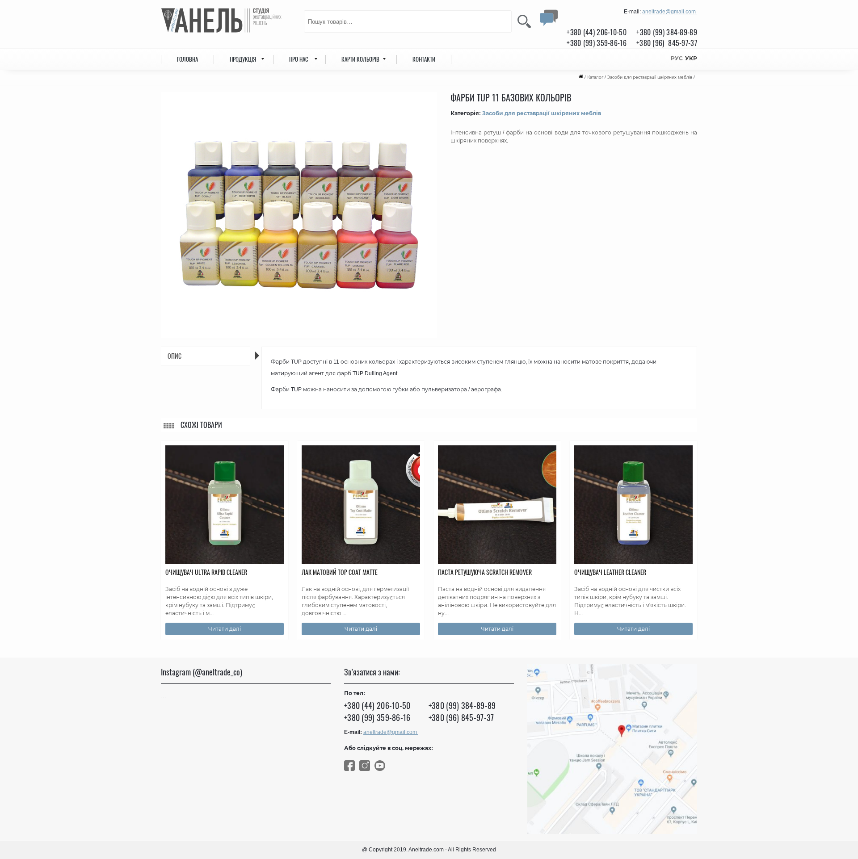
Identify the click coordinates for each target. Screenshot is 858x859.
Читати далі (224, 629)
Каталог (595, 77)
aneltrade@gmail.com (669, 11)
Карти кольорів (360, 58)
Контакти (423, 58)
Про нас (298, 58)
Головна (187, 58)
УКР (691, 58)
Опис (174, 355)
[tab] (205, 356)
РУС (677, 58)
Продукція (243, 58)
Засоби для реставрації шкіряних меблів (649, 77)
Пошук (524, 21)
